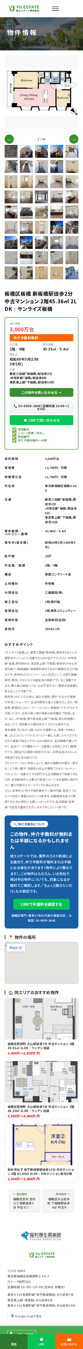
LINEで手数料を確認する (41, 904)
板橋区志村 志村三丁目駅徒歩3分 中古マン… (24, 1200)
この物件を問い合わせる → (41, 392)
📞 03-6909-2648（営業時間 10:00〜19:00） (41, 407)
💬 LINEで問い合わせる (41, 420)
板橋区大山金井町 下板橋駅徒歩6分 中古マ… (58, 1200)
